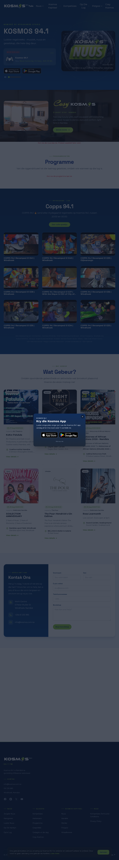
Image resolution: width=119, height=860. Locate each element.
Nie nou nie (59, 441)
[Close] (82, 416)
